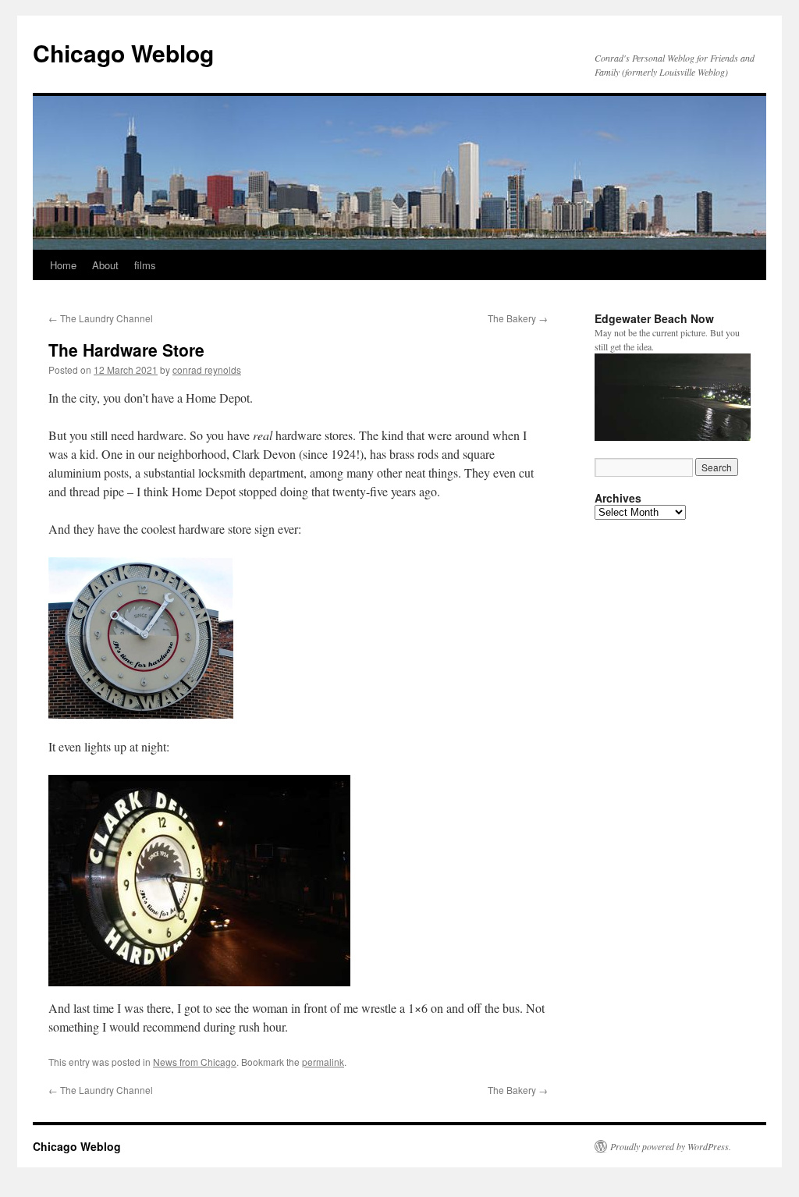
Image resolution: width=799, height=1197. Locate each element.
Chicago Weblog (123, 52)
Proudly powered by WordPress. (670, 1146)
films (145, 265)
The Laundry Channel (100, 318)
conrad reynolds (206, 369)
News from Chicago (194, 1061)
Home (63, 265)
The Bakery (518, 318)
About (105, 265)
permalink (323, 1061)
